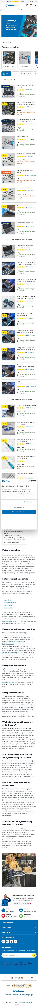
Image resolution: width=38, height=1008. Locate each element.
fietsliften (27, 637)
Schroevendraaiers (10, 602)
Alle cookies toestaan (19, 512)
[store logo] (11, 5)
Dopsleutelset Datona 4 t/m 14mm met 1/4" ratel (25, 223)
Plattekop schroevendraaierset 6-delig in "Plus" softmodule (26, 366)
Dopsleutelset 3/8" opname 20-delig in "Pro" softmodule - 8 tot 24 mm (26, 280)
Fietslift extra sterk (22, 136)
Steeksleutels (8, 600)
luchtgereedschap (8, 644)
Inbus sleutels (8, 605)
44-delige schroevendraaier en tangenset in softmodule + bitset (26, 297)
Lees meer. (21, 539)
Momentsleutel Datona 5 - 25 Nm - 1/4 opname (25, 440)
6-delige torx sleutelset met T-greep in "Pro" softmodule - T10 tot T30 (26, 331)
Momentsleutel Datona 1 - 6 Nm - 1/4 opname (26, 423)
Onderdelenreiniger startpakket (26, 405)
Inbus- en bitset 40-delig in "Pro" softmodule (25, 314)
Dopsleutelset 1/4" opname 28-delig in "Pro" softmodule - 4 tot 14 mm (26, 263)
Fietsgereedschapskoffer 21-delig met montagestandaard (26, 103)
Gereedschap (7, 42)
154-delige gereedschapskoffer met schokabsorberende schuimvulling (26, 120)
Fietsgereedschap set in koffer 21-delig (26, 86)
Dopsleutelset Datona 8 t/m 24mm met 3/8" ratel (25, 246)
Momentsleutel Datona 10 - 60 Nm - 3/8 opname (26, 457)
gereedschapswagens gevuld (11, 653)
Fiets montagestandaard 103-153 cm (26, 171)
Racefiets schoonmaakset (24, 188)
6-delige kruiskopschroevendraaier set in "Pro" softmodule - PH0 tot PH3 (27, 383)
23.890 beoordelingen (27, 1002)
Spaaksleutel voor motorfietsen (26, 205)
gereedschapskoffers (16, 641)
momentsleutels (7, 621)
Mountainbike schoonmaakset (26, 153)
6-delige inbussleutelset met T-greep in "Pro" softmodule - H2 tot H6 (26, 349)
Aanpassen (18, 507)
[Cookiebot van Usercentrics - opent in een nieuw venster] (28, 481)
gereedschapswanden (9, 682)
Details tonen (28, 502)
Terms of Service (18, 965)
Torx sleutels (8, 608)
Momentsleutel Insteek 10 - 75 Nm (26, 474)
